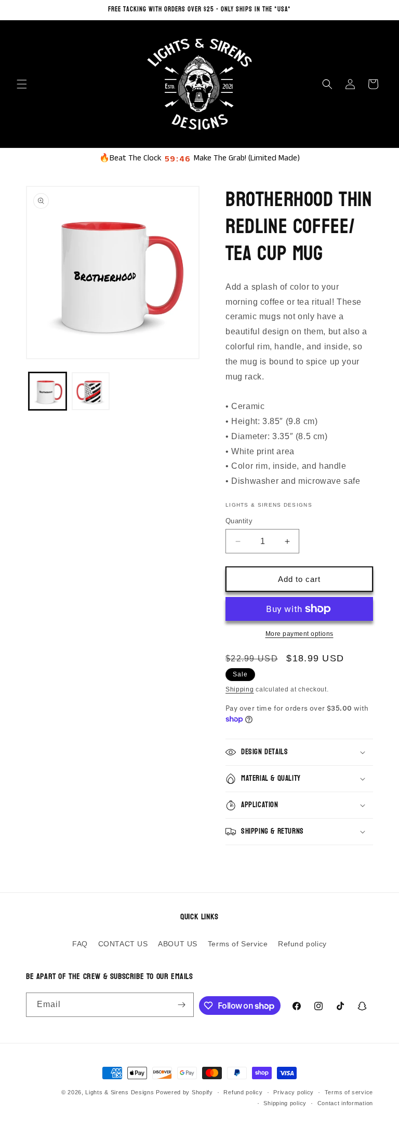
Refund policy (302, 944)
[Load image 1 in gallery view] (47, 391)
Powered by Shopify (184, 1092)
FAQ (80, 944)
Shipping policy (285, 1103)
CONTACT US (123, 944)
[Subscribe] (181, 1005)
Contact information (345, 1103)
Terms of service (349, 1092)
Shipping (239, 689)
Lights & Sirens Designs (119, 1092)
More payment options (299, 633)
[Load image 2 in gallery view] (91, 391)
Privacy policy (293, 1092)
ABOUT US (177, 944)
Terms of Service (238, 944)
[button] (21, 84)
